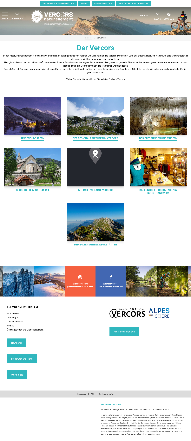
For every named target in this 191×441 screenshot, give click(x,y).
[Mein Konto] (157, 14)
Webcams (169, 14)
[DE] (184, 16)
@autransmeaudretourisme (80, 287)
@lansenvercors (80, 284)
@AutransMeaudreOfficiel (111, 287)
